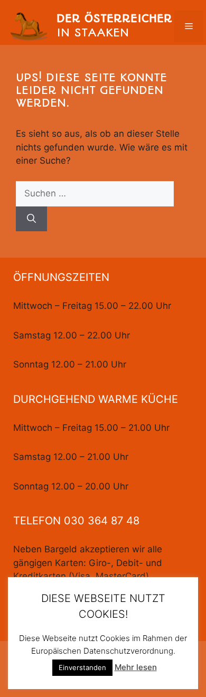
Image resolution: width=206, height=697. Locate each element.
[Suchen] (31, 219)
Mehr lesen (136, 667)
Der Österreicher (114, 18)
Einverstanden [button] (82, 667)
